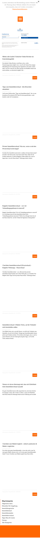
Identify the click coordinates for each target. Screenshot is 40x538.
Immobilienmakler (6, 329)
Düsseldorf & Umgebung (9, 506)
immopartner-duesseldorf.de (8, 75)
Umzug (4, 520)
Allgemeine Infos (7, 503)
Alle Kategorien (7, 522)
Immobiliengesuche (8, 508)
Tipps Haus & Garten (8, 518)
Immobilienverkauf (6, 91)
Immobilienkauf (6, 61)
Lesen (35, 78)
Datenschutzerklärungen (19, 9)
